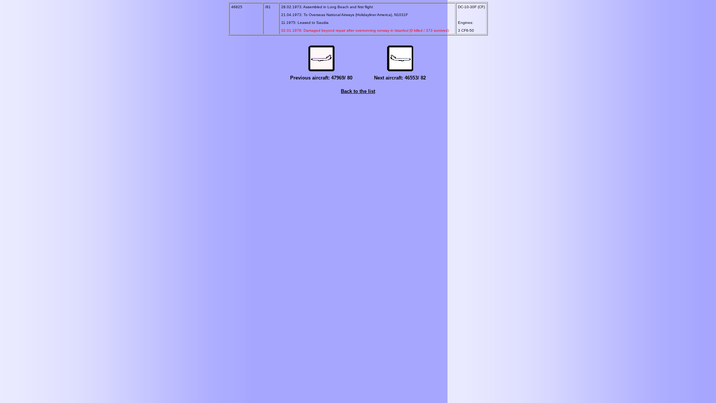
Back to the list (358, 91)
